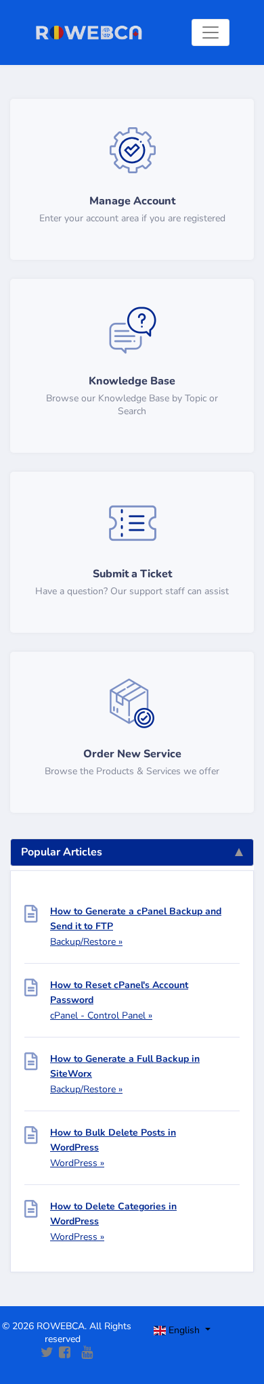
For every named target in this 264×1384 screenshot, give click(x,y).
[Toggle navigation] (210, 32)
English (184, 1330)
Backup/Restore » (86, 941)
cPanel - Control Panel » (101, 1015)
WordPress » (77, 1163)
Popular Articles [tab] (61, 852)
